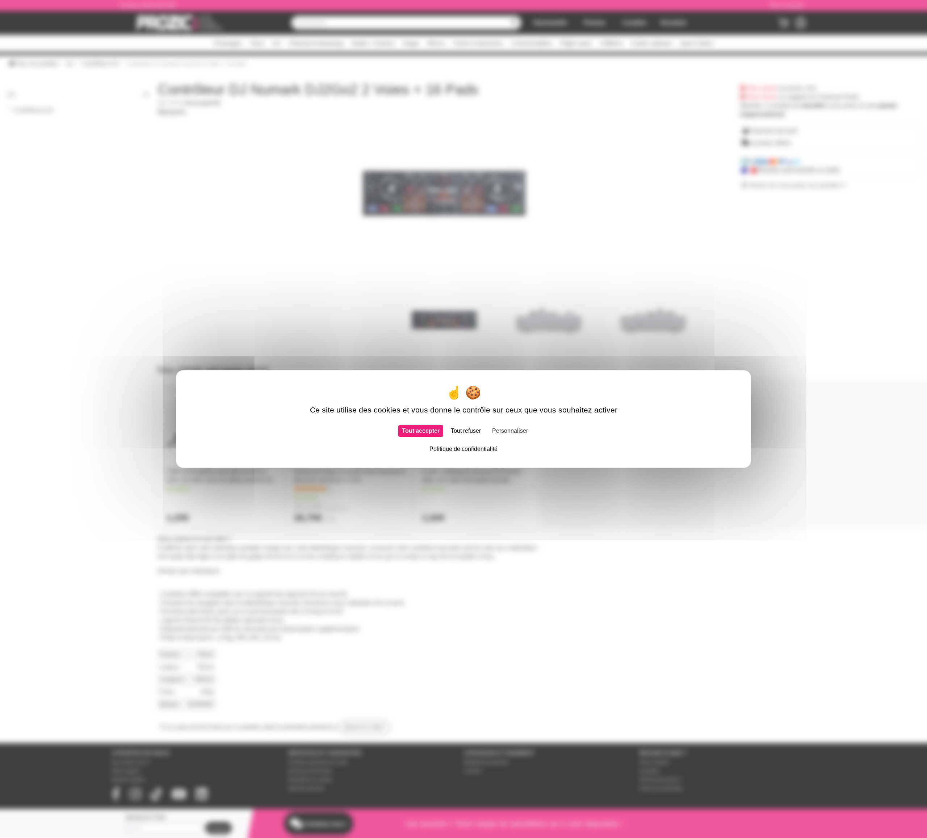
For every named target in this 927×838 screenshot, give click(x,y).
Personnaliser (510, 431)
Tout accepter (421, 431)
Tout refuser (466, 431)
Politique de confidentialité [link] (463, 449)
